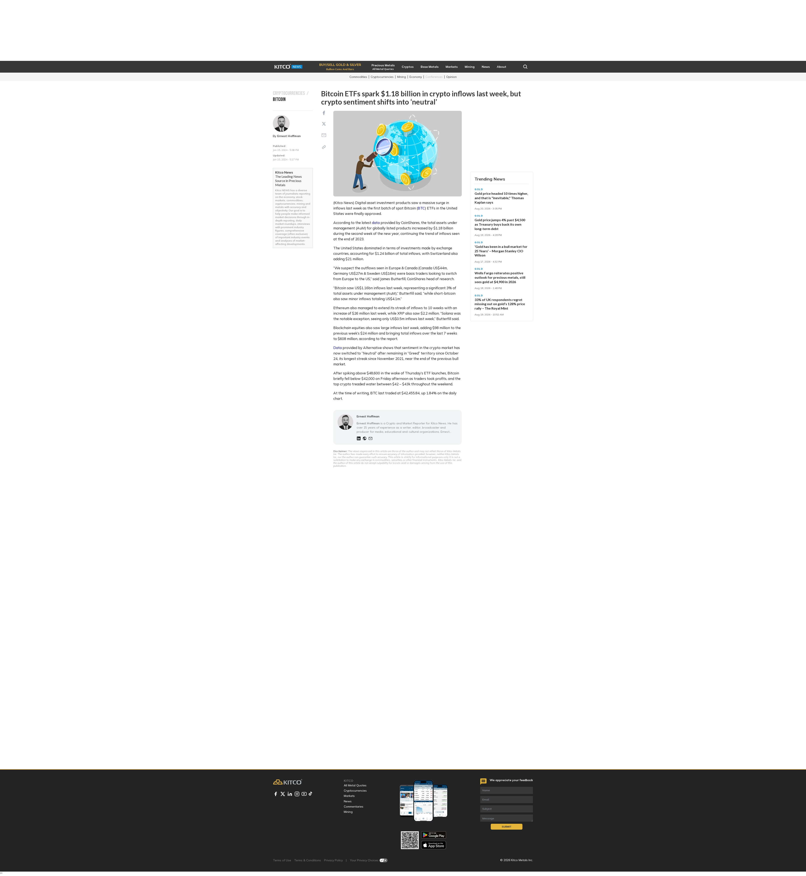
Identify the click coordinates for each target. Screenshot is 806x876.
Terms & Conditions (307, 860)
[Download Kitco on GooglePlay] (433, 835)
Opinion (451, 77)
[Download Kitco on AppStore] (433, 845)
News (348, 801)
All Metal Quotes (355, 785)
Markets (349, 796)
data (376, 222)
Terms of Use (282, 860)
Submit (507, 826)
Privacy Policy (333, 860)
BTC (421, 208)
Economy (416, 77)
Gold (479, 189)
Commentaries (353, 806)
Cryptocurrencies (382, 77)
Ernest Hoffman (289, 136)
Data (338, 347)
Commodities (358, 77)
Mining (401, 77)
